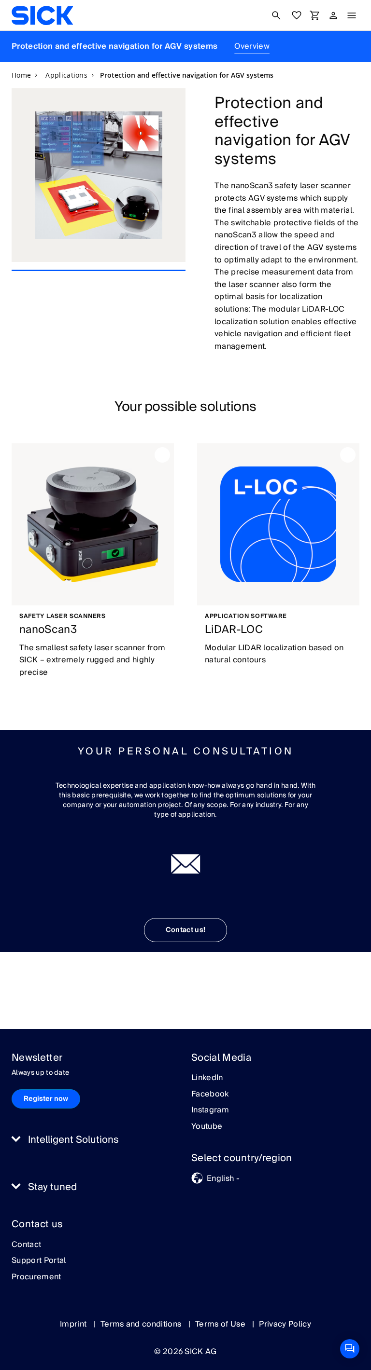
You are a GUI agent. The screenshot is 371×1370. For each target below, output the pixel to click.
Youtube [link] (206, 1127)
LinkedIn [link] (207, 1078)
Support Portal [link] (39, 1261)
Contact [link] (26, 1245)
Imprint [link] (74, 1324)
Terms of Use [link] (221, 1324)
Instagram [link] (210, 1110)
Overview (252, 46)
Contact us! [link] (186, 930)
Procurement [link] (36, 1277)
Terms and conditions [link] (142, 1324)
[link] (42, 15)
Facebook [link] (210, 1094)
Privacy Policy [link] (285, 1324)
